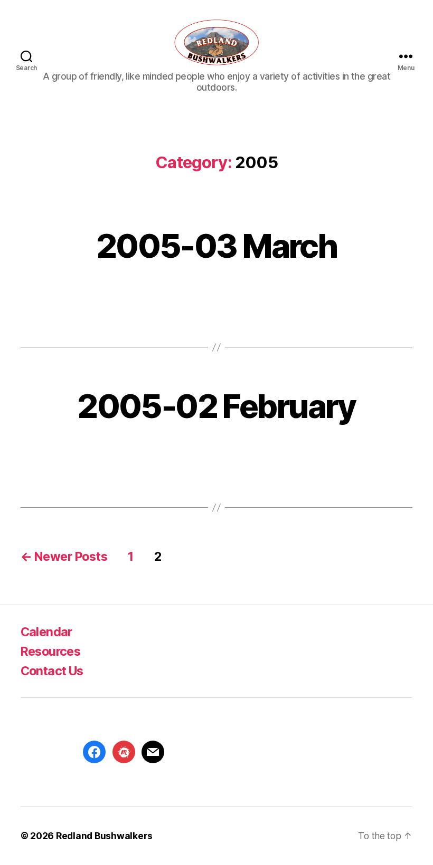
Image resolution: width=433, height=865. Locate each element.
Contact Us (52, 670)
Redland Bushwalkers (104, 835)
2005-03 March (216, 246)
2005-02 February (216, 406)
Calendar (46, 631)
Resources (50, 651)
